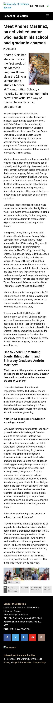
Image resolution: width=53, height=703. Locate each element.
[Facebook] (7, 637)
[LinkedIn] (24, 637)
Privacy (7, 662)
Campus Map (39, 662)
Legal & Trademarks (21, 662)
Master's (24, 587)
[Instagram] (41, 637)
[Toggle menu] (47, 16)
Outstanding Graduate (36, 588)
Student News (14, 582)
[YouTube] (32, 637)
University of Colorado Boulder (19, 655)
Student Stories (47, 588)
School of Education (16, 16)
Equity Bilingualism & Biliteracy (13, 589)
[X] (15, 637)
